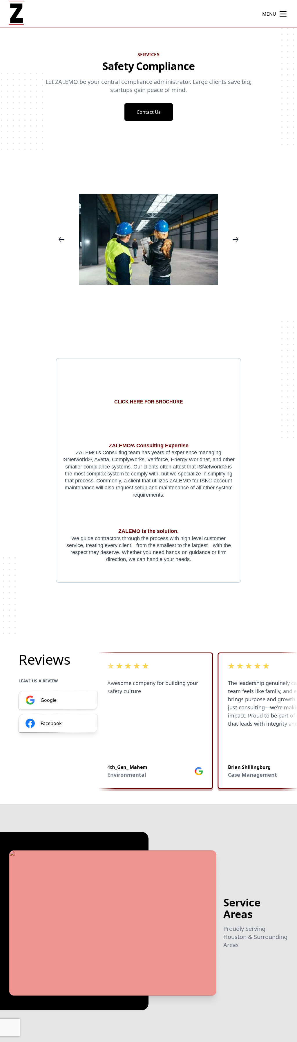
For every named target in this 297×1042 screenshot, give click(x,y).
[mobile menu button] (283, 14)
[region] (148, 239)
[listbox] (148, 239)
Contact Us (149, 112)
